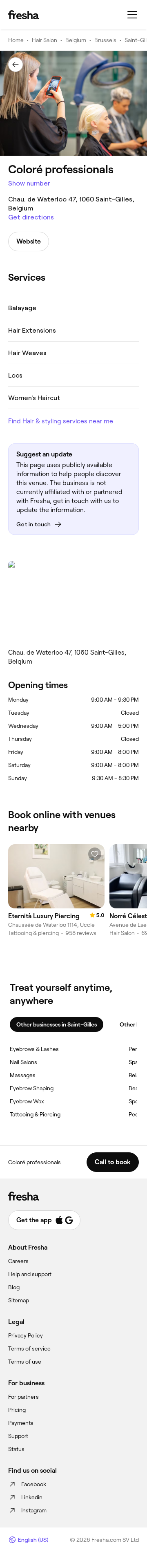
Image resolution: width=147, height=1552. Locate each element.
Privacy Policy (25, 1335)
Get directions (31, 217)
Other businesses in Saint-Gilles (56, 1024)
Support (18, 1436)
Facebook (33, 1484)
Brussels (105, 40)
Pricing (17, 1410)
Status (16, 1449)
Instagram (34, 1510)
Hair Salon (44, 40)
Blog (14, 1287)
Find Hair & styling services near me (60, 421)
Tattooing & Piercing (35, 1114)
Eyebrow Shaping (31, 1088)
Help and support (29, 1274)
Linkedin (31, 1497)
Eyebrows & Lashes (34, 1049)
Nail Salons (23, 1062)
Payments (20, 1423)
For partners (23, 1396)
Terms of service (29, 1348)
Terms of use (24, 1361)
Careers (18, 1261)
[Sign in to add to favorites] (94, 854)
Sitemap (18, 1300)
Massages (23, 1075)
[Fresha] (23, 15)
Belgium (75, 40)
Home (16, 40)
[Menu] (132, 14)
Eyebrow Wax (27, 1101)
